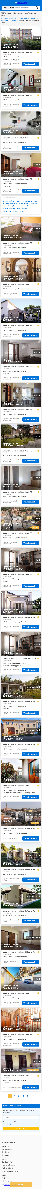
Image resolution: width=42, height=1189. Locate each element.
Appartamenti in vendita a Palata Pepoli (16, 208)
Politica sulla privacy (9, 1165)
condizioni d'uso (22, 1122)
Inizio (2, 18)
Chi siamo (5, 1152)
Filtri (22, 1184)
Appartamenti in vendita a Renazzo (25, 206)
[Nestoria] (21, 3)
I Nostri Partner (7, 1181)
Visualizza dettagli (30, 64)
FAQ (3, 1178)
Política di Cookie (8, 1168)
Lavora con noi (7, 1149)
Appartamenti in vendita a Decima (14, 201)
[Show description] (38, 52)
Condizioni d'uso (7, 1162)
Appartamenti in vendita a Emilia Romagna (17, 18)
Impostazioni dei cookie (10, 1171)
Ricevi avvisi (21, 1128)
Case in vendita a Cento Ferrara (13, 211)
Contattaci (5, 1155)
